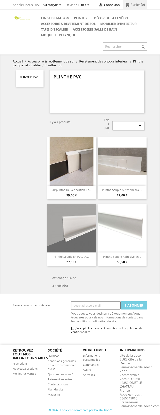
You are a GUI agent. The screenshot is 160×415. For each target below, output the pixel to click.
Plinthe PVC (29, 77)
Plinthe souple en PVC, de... (71, 256)
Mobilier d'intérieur (118, 24)
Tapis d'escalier (54, 29)
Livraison (54, 356)
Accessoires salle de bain (95, 29)
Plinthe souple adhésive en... (122, 256)
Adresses (89, 375)
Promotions (20, 363)
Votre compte (95, 350)
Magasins (54, 394)
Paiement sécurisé (60, 379)
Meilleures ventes (24, 373)
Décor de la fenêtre (111, 18)
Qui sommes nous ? (61, 374)
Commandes (91, 365)
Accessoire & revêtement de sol (68, 24)
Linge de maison (55, 18)
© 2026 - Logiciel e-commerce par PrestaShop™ (80, 410)
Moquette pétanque (58, 35)
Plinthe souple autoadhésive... (122, 190)
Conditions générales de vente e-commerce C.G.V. (62, 365)
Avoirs (87, 370)
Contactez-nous (58, 384)
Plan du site (55, 389)
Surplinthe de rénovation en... (72, 190)
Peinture (81, 18)
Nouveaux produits (25, 368)
